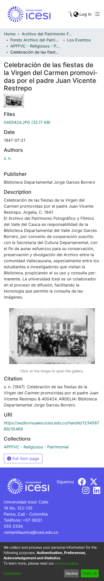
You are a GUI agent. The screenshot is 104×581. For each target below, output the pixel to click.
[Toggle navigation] (97, 14)
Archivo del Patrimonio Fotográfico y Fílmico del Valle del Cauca (47, 33)
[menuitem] (76, 14)
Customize (12, 573)
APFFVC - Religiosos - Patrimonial (35, 46)
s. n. (7, 158)
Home (9, 33)
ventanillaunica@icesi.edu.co (31, 532)
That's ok (89, 573)
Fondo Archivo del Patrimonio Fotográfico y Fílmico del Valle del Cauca (35, 39)
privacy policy (66, 563)
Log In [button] (86, 14)
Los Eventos (79, 39)
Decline (71, 573)
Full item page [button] (25, 458)
